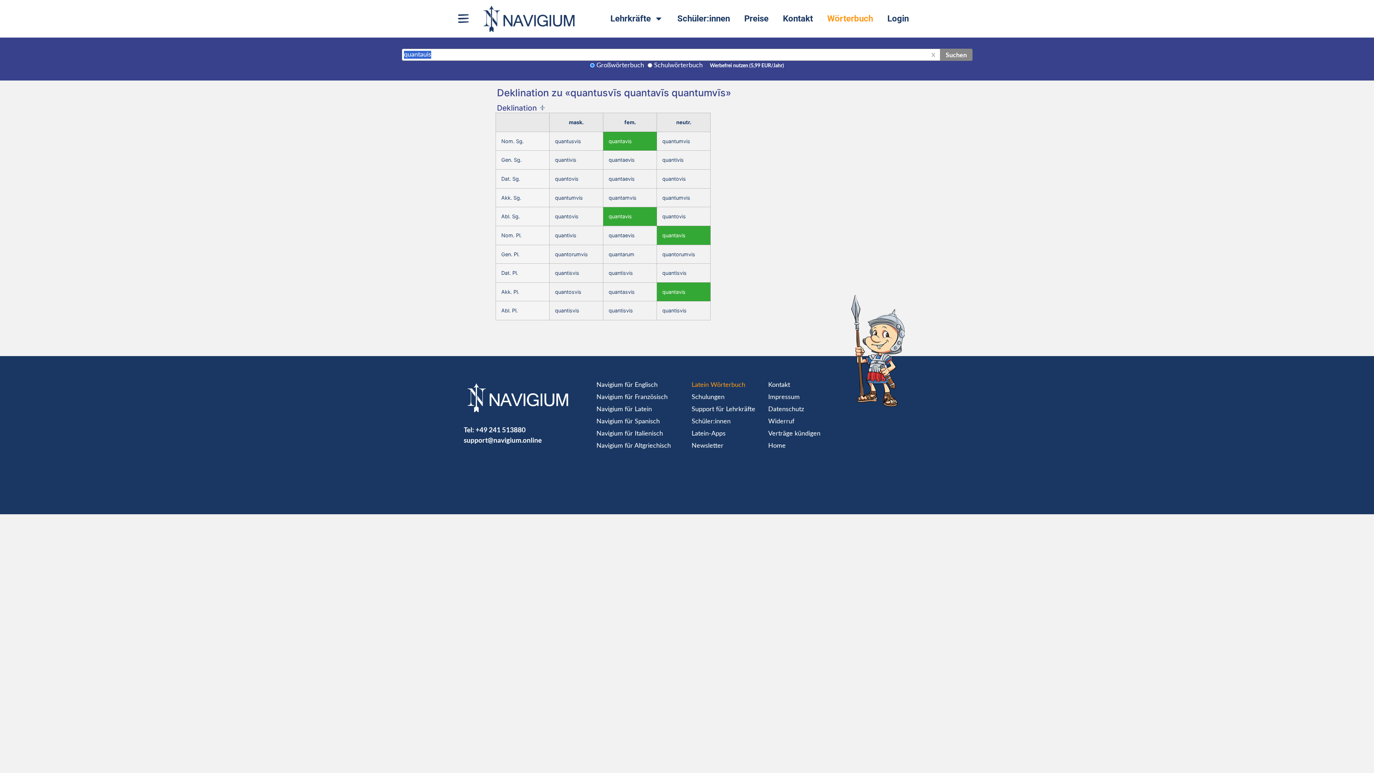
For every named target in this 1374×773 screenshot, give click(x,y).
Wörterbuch (850, 19)
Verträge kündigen (794, 434)
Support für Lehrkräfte (723, 409)
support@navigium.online (503, 440)
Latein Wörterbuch (718, 385)
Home (777, 446)
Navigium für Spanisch (628, 421)
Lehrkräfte (630, 19)
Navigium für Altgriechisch (633, 446)
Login (898, 19)
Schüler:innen (703, 19)
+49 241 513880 (501, 430)
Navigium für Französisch (632, 397)
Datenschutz (786, 409)
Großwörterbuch (620, 65)
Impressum (784, 397)
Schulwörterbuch (678, 65)
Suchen (956, 55)
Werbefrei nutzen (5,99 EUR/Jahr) (747, 65)
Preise (756, 19)
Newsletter (707, 446)
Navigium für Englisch (627, 385)
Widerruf (781, 421)
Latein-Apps (709, 434)
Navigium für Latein (624, 409)
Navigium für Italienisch (629, 434)
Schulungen (708, 397)
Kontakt (798, 19)
